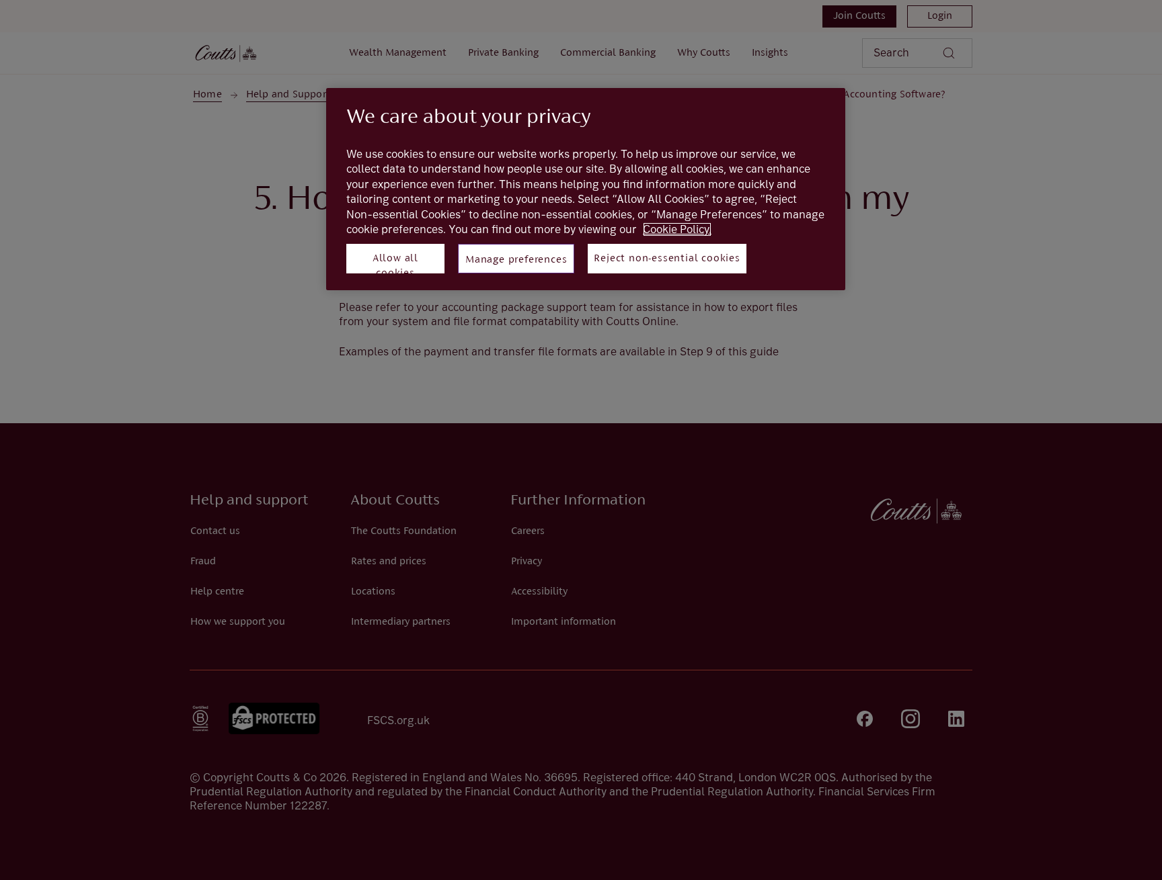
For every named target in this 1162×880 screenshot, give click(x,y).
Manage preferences (516, 260)
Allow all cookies (395, 263)
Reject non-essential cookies (667, 258)
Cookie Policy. (677, 229)
